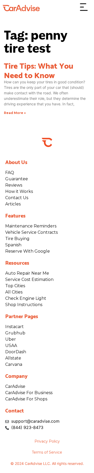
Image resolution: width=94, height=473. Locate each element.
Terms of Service (47, 452)
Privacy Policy (47, 441)
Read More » (15, 113)
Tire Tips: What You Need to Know (38, 69)
